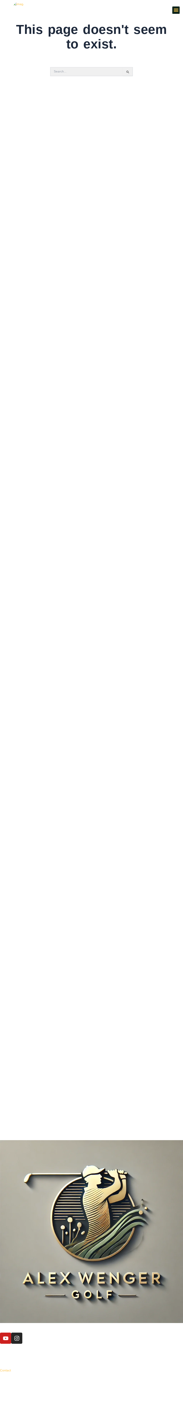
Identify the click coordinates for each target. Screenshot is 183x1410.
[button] (176, 10)
